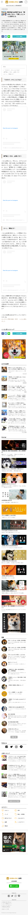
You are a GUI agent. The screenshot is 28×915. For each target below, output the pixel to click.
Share (3, 36)
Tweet (6, 36)
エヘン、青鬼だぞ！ (9, 74)
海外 (19, 810)
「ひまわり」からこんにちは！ (12, 70)
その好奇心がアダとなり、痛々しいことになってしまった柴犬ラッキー (17, 766)
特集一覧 (14, 737)
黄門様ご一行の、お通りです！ (12, 72)
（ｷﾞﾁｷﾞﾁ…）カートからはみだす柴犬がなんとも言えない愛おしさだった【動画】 (17, 757)
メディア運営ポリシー (7, 903)
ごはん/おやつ (21, 818)
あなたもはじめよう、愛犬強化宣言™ (14, 5)
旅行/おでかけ (8, 818)
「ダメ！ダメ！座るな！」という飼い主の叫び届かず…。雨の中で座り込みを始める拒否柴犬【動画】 (17, 793)
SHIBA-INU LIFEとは (6, 902)
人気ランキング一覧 (14, 801)
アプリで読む (19, 36)
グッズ (6, 814)
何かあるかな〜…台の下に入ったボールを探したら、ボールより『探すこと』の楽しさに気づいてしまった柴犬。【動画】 (17, 784)
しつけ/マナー (21, 822)
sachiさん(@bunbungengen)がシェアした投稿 (14, 290)
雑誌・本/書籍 (21, 814)
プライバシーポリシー (7, 905)
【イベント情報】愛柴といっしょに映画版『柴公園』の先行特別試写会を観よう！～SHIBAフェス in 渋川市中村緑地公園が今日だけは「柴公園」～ (17, 775)
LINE (9, 36)
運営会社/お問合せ (6, 906)
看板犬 (6, 826)
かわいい (7, 810)
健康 (6, 822)
